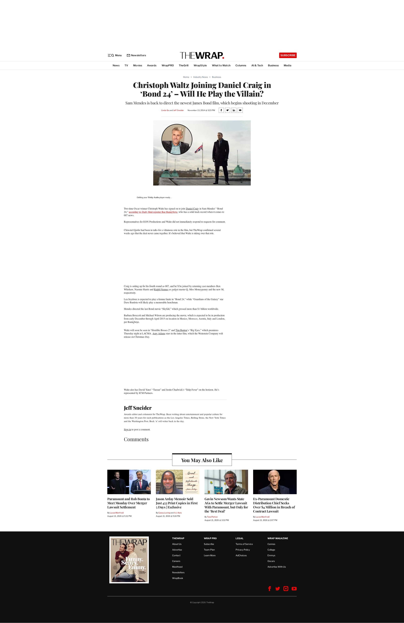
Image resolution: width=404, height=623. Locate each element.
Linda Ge (165, 110)
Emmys (271, 555)
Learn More (210, 555)
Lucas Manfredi (117, 513)
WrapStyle (200, 65)
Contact (176, 555)
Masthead (177, 566)
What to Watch (221, 65)
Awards (151, 65)
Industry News (200, 77)
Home (186, 77)
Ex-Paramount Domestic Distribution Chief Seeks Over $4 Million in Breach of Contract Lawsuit (274, 505)
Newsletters (138, 55)
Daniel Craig (192, 208)
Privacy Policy (243, 549)
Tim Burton (181, 330)
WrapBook (177, 578)
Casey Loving (164, 513)
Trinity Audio (153, 197)
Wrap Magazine (277, 538)
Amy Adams (158, 333)
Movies (137, 65)
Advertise (177, 549)
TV (126, 65)
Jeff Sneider (178, 110)
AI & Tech (257, 65)
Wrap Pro (210, 538)
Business (273, 65)
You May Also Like (202, 460)
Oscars (271, 561)
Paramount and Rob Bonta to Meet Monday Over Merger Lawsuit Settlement (128, 503)
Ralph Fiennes (161, 289)
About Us (176, 544)
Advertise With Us (276, 566)
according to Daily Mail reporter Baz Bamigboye (153, 211)
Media (287, 65)
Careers (176, 561)
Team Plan (209, 549)
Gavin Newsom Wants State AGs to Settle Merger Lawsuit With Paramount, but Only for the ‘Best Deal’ (226, 505)
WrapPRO (168, 65)
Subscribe (287, 55)
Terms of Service (244, 544)
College (271, 549)
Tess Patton (212, 517)
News (116, 65)
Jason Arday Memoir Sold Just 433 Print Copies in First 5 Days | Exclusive (176, 503)
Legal (240, 538)
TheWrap (178, 538)
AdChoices (241, 555)
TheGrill (184, 65)
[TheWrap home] (202, 55)
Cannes (271, 544)
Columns (240, 65)
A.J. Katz (178, 513)
